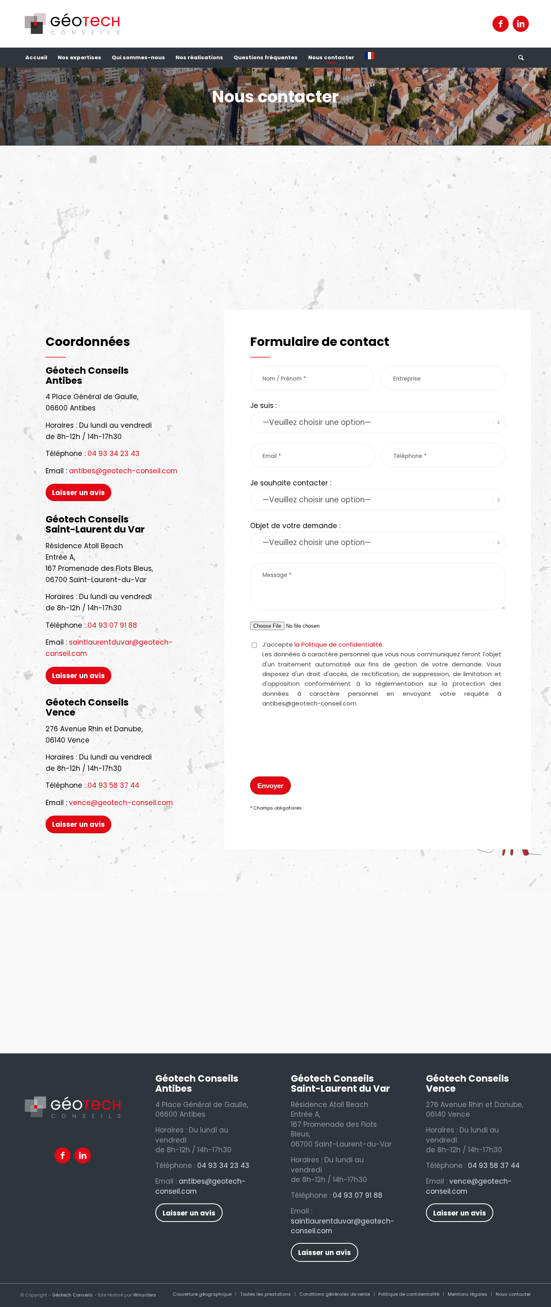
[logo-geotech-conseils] (72, 24)
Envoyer (270, 786)
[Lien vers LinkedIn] (521, 24)
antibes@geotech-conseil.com (123, 471)
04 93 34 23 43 (114, 453)
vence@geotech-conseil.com (121, 803)
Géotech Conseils (72, 1295)
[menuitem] (36, 58)
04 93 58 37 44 (113, 785)
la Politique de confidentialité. (339, 644)
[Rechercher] (521, 58)
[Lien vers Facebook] (501, 24)
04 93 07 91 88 (112, 625)
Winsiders (144, 1295)
